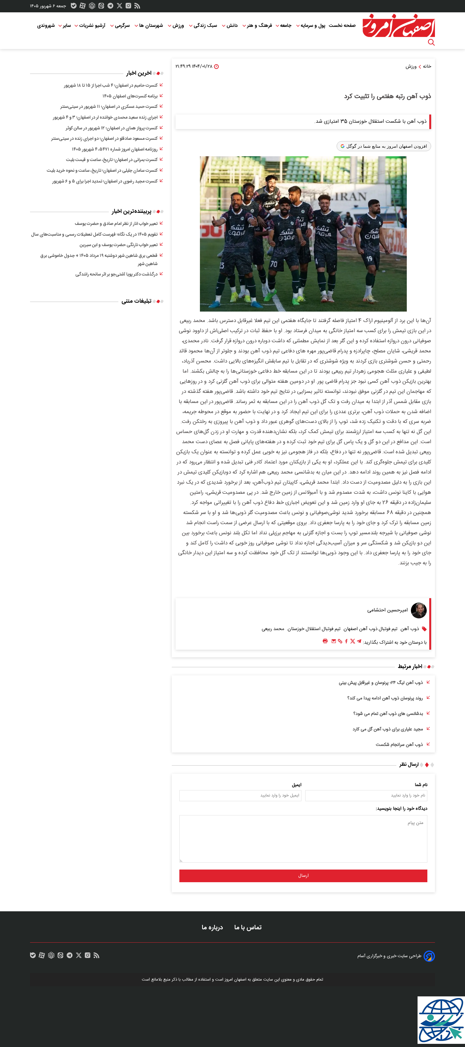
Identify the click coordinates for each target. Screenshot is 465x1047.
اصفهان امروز (235, 979)
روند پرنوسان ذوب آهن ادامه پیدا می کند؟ (385, 698)
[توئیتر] (119, 7)
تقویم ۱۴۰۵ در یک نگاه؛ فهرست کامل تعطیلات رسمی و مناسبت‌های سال (94, 235)
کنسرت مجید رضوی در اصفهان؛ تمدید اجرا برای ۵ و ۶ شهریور (105, 181)
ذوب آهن (409, 629)
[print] (325, 641)
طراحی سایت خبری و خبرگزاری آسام (389, 956)
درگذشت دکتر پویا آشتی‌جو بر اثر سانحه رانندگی (116, 274)
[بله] (74, 7)
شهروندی (46, 26)
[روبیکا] (92, 7)
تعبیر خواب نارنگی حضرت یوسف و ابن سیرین (119, 245)
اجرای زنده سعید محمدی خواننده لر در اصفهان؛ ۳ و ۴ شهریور (105, 117)
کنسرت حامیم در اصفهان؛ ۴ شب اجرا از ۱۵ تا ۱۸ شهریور (111, 86)
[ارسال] (333, 642)
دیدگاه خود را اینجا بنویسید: (401, 809)
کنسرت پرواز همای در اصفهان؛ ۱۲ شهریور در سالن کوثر (112, 128)
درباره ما (213, 927)
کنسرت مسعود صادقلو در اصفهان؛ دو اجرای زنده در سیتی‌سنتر (104, 139)
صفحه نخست (342, 26)
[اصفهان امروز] (398, 26)
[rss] (137, 7)
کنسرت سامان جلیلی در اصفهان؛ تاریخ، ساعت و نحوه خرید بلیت (102, 171)
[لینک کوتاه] (340, 642)
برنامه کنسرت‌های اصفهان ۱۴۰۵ (130, 96)
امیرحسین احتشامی (387, 610)
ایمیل (296, 785)
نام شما (421, 785)
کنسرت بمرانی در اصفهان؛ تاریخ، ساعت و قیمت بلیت (112, 160)
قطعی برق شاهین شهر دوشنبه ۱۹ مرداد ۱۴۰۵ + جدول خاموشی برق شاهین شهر (99, 260)
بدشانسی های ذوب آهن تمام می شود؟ (388, 714)
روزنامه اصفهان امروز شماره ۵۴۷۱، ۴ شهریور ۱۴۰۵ (115, 149)
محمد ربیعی (273, 629)
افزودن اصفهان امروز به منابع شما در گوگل (386, 146)
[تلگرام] (110, 7)
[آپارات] (82, 7)
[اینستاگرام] (128, 7)
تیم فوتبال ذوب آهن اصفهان (370, 629)
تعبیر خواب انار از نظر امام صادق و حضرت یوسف (116, 224)
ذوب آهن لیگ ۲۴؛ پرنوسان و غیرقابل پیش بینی (381, 683)
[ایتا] (101, 7)
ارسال (303, 876)
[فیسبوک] (346, 642)
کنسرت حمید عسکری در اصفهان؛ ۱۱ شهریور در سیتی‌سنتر (109, 107)
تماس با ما (248, 927)
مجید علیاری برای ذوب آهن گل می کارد (388, 729)
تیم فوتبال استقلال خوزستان (314, 629)
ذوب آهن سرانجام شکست (399, 745)
